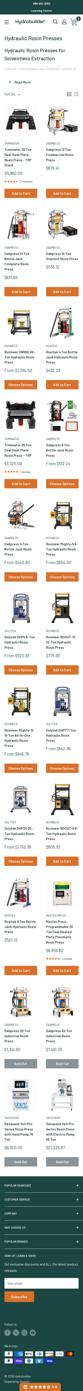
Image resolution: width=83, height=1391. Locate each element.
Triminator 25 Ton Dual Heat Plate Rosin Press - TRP (17, 450)
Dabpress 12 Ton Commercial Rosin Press (59, 155)
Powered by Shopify (16, 1381)
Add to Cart (21, 193)
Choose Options (20, 385)
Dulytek (10, 631)
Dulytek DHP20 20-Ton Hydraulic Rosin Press (19, 833)
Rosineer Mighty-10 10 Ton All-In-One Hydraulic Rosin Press (19, 738)
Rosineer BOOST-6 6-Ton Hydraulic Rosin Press (62, 833)
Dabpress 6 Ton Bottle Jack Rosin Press (59, 450)
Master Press (56, 915)
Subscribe (19, 1296)
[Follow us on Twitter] (16, 1333)
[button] (40, 1387)
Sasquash (11, 1118)
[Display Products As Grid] (69, 94)
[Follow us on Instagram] (24, 1333)
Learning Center (41, 10)
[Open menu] (6, 22)
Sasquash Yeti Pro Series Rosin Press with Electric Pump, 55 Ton (60, 1131)
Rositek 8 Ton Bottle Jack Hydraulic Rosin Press (20, 927)
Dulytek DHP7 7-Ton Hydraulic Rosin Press (61, 735)
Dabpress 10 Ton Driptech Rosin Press (62, 256)
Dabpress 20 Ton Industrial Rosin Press (17, 1036)
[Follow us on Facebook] (7, 1333)
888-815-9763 (41, 3)
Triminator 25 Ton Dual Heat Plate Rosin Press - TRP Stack (17, 157)
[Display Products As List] (77, 94)
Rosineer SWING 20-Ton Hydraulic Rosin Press (19, 357)
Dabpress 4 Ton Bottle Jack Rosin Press (18, 549)
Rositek (51, 346)
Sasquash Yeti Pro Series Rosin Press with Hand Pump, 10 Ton (18, 1131)
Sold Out (20, 1064)
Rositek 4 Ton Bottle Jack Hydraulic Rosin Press (62, 357)
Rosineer (10, 346)
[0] (74, 22)
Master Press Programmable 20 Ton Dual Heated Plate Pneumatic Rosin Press (59, 932)
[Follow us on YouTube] (33, 1333)
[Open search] (55, 21)
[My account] (64, 21)
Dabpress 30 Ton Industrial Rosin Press (59, 1036)
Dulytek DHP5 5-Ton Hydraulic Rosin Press (19, 642)
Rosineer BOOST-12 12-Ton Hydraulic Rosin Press (60, 642)
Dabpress (53, 143)
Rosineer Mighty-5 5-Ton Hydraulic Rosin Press (62, 549)
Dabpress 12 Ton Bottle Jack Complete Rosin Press (16, 261)
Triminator (11, 143)
